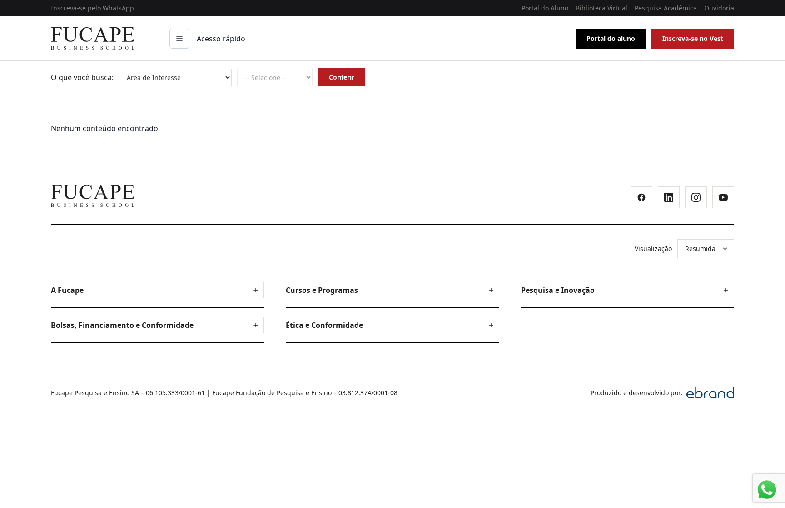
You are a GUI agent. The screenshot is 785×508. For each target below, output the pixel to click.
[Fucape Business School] (92, 196)
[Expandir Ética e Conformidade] (491, 325)
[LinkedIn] (669, 197)
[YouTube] (723, 197)
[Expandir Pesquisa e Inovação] (726, 290)
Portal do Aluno (545, 8)
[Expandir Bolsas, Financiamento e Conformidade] (256, 325)
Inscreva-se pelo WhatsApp (92, 8)
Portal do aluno (610, 38)
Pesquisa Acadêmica (666, 8)
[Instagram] (696, 197)
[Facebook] (641, 197)
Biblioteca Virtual (601, 8)
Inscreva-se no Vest (692, 38)
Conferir (341, 77)
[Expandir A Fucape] (256, 290)
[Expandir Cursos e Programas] (491, 290)
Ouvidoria (719, 8)
